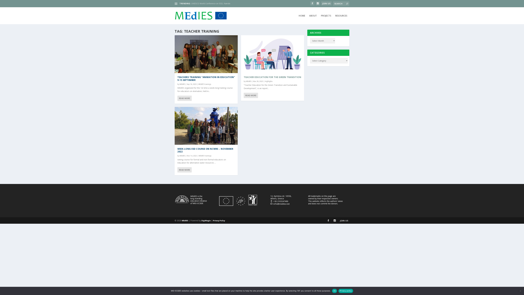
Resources (341, 16)
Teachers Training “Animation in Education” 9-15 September (206, 79)
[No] (520, 291)
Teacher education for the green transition (272, 77)
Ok (334, 291)
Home (302, 16)
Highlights (269, 81)
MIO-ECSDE (198, 203)
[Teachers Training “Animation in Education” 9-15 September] (206, 54)
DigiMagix (206, 220)
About (313, 16)
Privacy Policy (219, 220)
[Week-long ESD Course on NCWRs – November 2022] (206, 126)
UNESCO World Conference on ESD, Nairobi (210, 3)
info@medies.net (281, 204)
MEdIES (182, 84)
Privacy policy (346, 291)
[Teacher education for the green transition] (272, 54)
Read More (184, 98)
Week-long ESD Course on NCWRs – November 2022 (205, 150)
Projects (326, 16)
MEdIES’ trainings (204, 84)
